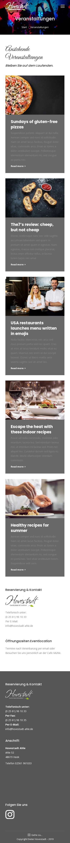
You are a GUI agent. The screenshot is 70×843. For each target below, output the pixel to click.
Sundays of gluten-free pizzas (34, 124)
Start (24, 27)
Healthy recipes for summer (30, 528)
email (46, 648)
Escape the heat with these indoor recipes (32, 429)
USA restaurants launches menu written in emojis (34, 328)
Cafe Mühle (53, 653)
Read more (17, 166)
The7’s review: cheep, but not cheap (32, 227)
